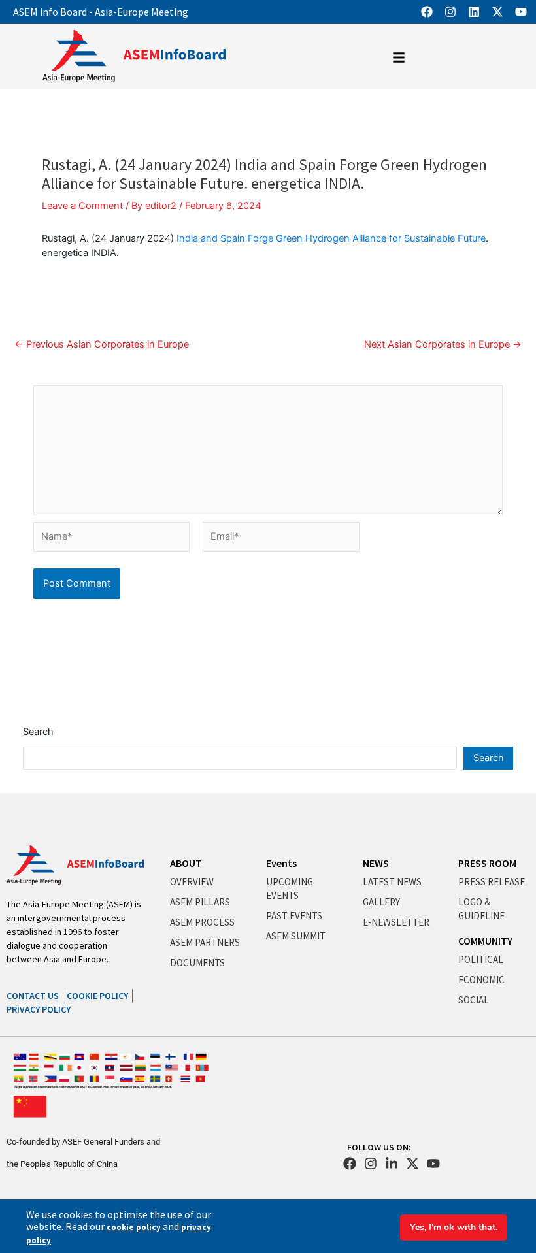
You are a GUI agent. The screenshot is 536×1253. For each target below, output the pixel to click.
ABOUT (186, 863)
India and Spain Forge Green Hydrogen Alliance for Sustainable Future (331, 238)
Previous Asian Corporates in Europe (101, 345)
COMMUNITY (485, 940)
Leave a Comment (82, 206)
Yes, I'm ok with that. (453, 1227)
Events (281, 863)
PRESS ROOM (487, 863)
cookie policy (133, 1227)
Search (38, 732)
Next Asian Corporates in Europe (443, 345)
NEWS (376, 863)
